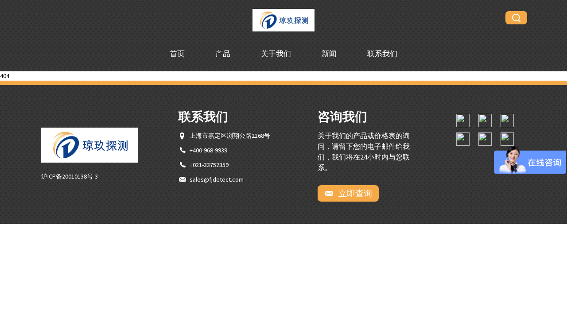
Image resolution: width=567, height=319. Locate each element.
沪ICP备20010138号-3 (69, 176)
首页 (177, 53)
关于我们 (276, 53)
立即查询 (354, 193)
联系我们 (382, 53)
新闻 (329, 53)
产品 (222, 53)
